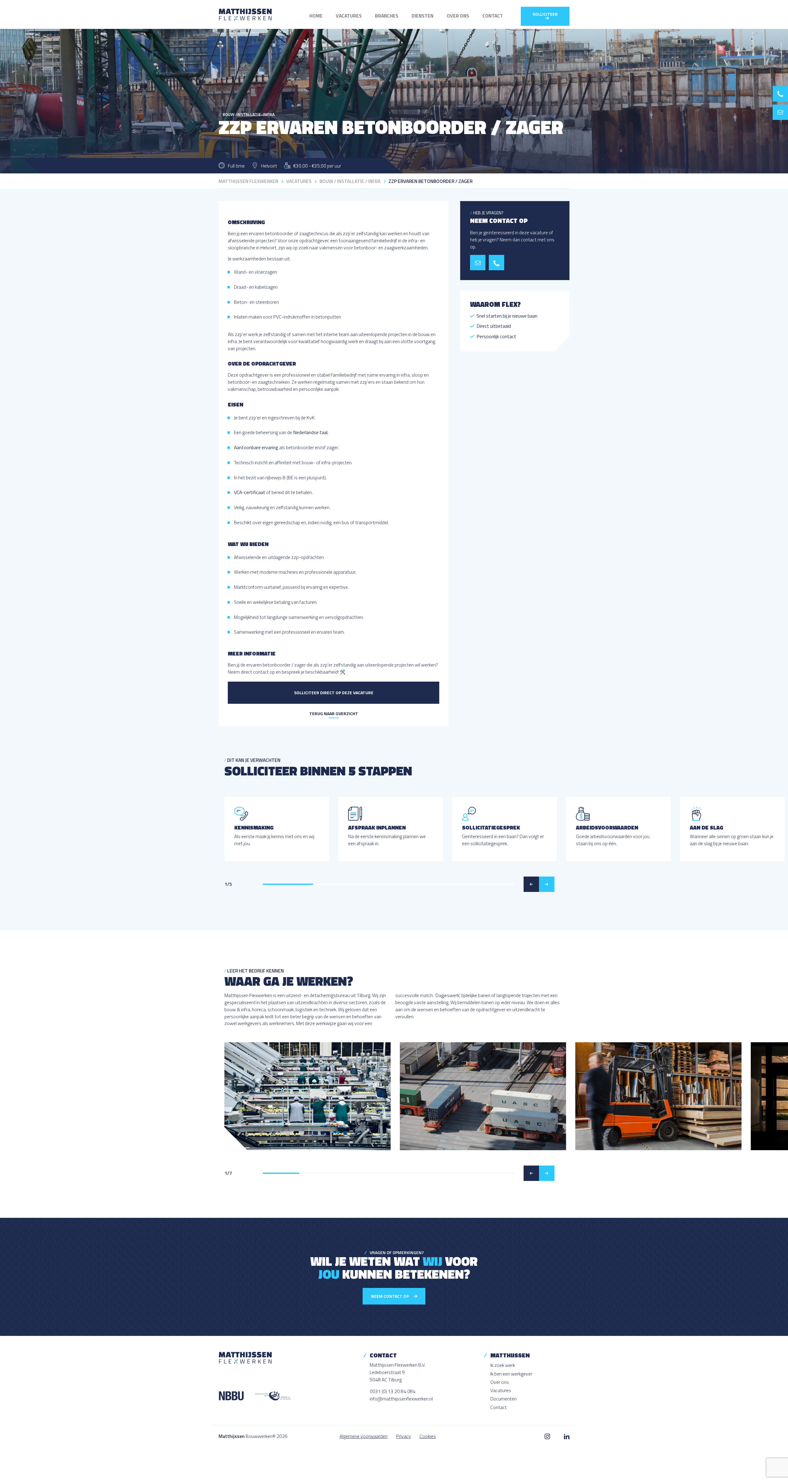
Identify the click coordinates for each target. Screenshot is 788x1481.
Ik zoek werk (502, 1365)
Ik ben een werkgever (511, 1373)
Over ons (458, 15)
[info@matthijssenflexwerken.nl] (780, 112)
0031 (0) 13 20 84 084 (393, 1391)
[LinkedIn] (566, 1436)
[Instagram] (547, 1436)
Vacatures (349, 15)
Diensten (422, 15)
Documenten (503, 1398)
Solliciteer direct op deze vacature (333, 692)
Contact (492, 15)
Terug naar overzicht (333, 713)
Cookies (428, 1436)
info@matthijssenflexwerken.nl (401, 1398)
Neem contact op (390, 1296)
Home (316, 15)
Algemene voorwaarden (364, 1436)
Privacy (403, 1436)
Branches (386, 15)
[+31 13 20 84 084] (780, 93)
